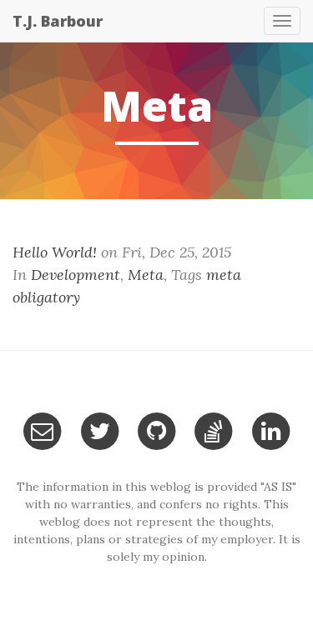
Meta (146, 274)
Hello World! (55, 252)
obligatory (46, 297)
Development (75, 274)
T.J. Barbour (58, 21)
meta (223, 274)
